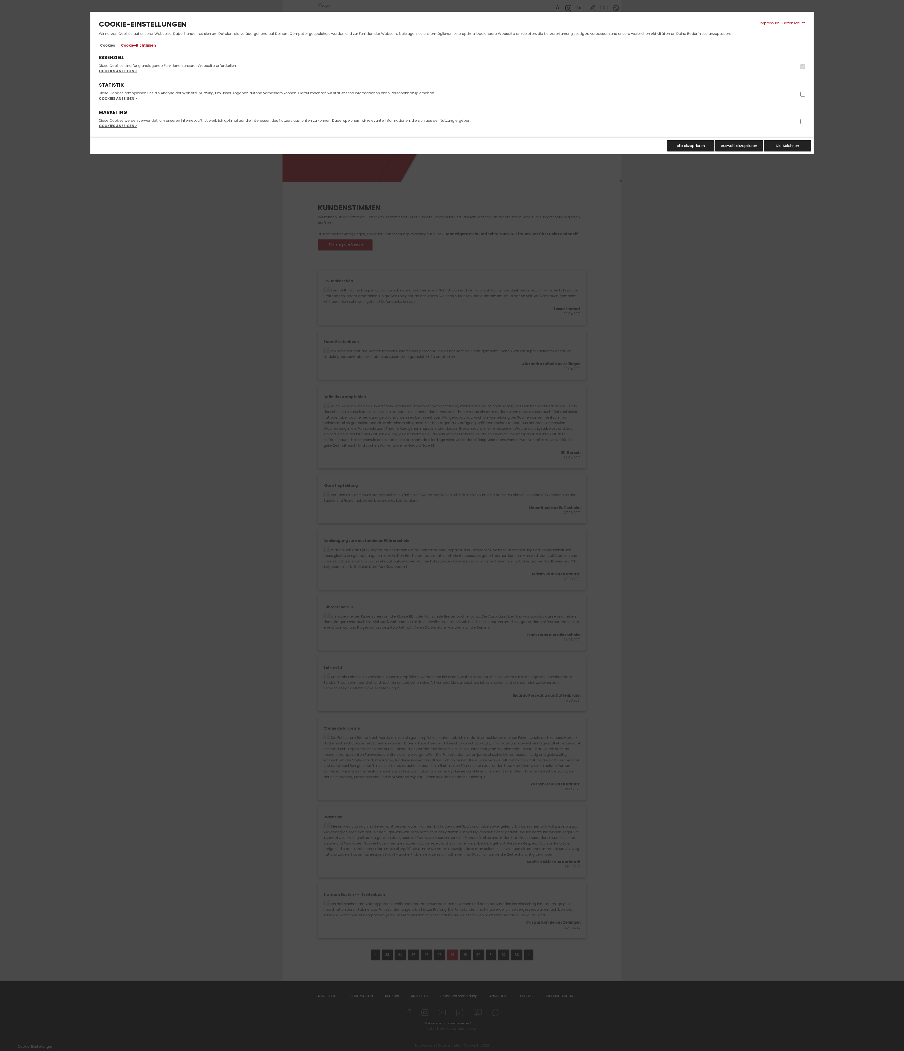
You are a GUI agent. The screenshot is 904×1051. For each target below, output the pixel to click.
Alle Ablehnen (787, 145)
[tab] (107, 45)
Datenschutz (794, 22)
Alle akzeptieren (691, 145)
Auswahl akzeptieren (739, 145)
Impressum (769, 22)
